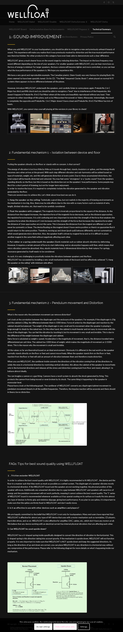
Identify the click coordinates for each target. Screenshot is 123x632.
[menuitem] (12, 22)
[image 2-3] (61, 123)
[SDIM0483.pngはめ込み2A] (105, 123)
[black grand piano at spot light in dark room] (83, 123)
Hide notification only (65, 627)
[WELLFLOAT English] (28, 11)
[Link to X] (113, 2)
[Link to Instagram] (108, 2)
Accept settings (43, 627)
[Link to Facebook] (104, 2)
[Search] (114, 37)
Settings (83, 627)
